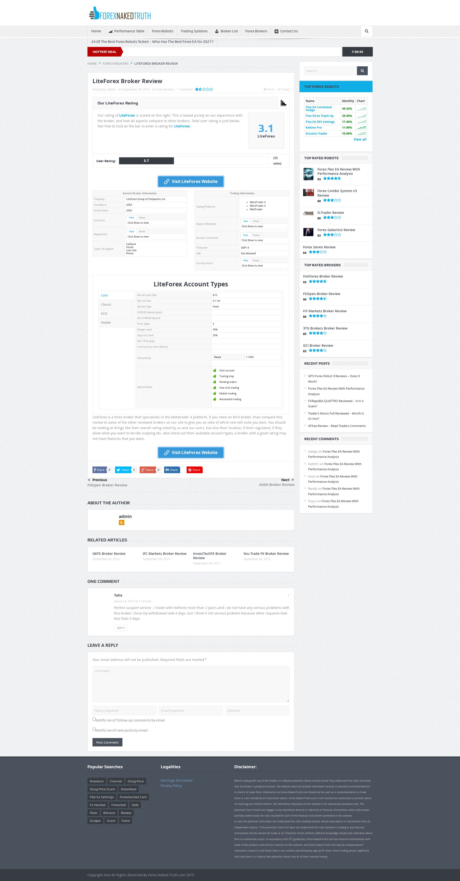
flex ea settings (102, 797)
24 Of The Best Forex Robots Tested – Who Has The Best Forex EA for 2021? (152, 42)
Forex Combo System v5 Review (337, 192)
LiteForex (127, 115)
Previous (99, 480)
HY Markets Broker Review (324, 311)
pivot (93, 813)
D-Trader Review (330, 212)
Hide (131, 217)
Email (285, 89)
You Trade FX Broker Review (266, 553)
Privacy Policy (171, 785)
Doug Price (136, 781)
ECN (104, 313)
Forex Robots (162, 31)
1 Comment (185, 89)
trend (125, 821)
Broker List (229, 31)
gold (135, 805)
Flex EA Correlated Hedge (319, 108)
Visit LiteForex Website (195, 181)
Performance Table (129, 31)
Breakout (97, 781)
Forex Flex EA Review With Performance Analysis (338, 171)
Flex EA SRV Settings (320, 122)
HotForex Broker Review (323, 276)
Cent (104, 295)
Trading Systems (194, 31)
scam (111, 821)
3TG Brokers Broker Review (325, 328)
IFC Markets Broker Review (164, 553)
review (126, 813)
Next (285, 480)
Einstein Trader (316, 133)
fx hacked (97, 805)
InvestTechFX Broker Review (209, 555)
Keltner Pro (314, 127)
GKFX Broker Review (108, 553)
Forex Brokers (256, 31)
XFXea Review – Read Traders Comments (337, 426)
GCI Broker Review (318, 345)
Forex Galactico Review (336, 229)
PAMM (106, 322)
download (128, 789)
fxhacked (118, 805)
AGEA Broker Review (276, 484)
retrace (109, 813)
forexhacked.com (133, 797)
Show (142, 217)
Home (96, 31)
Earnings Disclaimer (177, 780)
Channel (116, 781)
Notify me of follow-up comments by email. (131, 720)
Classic (106, 304)
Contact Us (289, 31)
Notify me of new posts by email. (122, 730)
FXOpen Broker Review (107, 485)
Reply (121, 628)
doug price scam (102, 789)
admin (111, 89)
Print (271, 89)
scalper (95, 821)
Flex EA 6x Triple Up (320, 116)
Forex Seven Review (319, 247)
